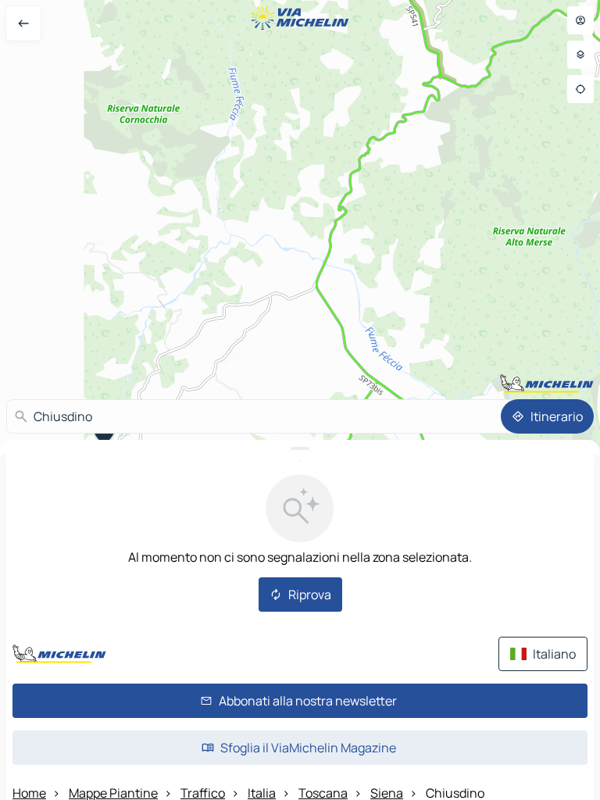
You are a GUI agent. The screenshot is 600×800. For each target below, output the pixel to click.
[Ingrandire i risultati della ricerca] (300, 448)
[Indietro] (23, 23)
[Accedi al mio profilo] (580, 20)
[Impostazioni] (580, 55)
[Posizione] (580, 89)
